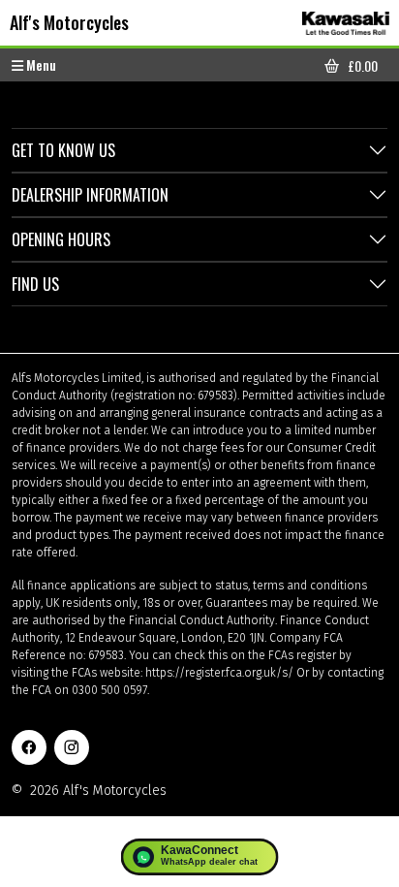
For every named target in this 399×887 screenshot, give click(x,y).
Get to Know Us (63, 150)
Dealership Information (90, 194)
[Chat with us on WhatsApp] (200, 857)
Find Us (35, 284)
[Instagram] (71, 747)
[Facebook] (29, 747)
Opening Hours (61, 239)
